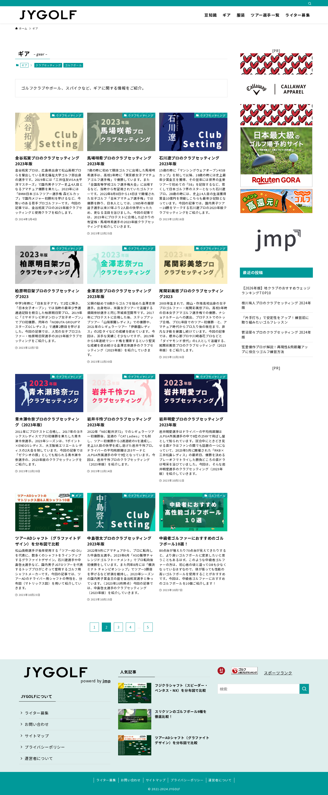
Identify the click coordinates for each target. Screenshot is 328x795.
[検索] (310, 3)
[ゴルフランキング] (244, 673)
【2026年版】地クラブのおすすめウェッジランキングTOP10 (276, 290)
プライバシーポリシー (45, 747)
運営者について (39, 758)
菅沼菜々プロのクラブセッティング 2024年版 (276, 334)
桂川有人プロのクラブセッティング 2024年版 (276, 305)
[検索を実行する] (304, 689)
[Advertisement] (276, 401)
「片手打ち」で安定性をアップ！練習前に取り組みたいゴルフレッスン (275, 320)
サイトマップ (37, 736)
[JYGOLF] (48, 15)
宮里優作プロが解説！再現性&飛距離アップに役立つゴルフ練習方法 (275, 349)
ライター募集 (37, 713)
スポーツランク (278, 673)
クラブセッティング (48, 65)
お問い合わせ (37, 724)
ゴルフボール (73, 65)
